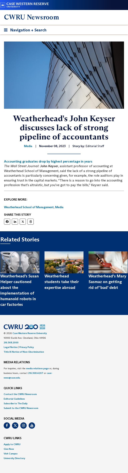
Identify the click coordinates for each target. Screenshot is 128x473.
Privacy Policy (26, 347)
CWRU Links (13, 438)
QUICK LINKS (13, 388)
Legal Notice (11, 347)
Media (59, 207)
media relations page (37, 368)
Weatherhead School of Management (29, 207)
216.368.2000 (11, 342)
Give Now (9, 448)
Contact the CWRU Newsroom (20, 394)
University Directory (14, 458)
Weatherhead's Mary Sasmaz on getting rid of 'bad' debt (107, 282)
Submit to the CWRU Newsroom (21, 408)
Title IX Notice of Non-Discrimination (24, 351)
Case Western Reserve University (29, 333)
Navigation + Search (24, 31)
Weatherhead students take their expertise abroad (61, 282)
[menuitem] (64, 394)
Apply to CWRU (12, 444)
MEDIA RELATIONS (17, 362)
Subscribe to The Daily (16, 403)
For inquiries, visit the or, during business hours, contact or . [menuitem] (31, 373)
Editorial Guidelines (14, 398)
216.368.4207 (35, 373)
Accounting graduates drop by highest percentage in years (48, 161)
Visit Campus (11, 453)
